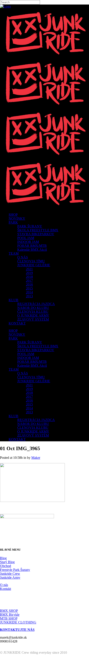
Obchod (5, 566)
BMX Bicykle (9, 614)
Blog (3, 558)
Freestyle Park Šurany (15, 570)
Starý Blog (7, 562)
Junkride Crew (10, 573)
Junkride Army (10, 577)
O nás (4, 585)
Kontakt (5, 589)
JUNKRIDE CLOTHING (18, 622)
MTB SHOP (8, 618)
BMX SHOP (9, 611)
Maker (35, 457)
